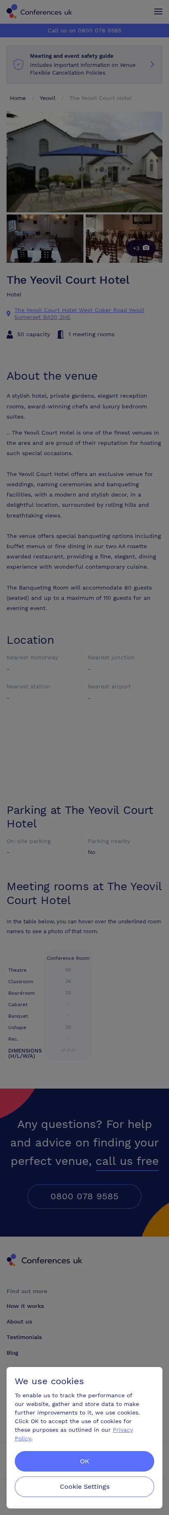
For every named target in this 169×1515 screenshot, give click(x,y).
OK (84, 1461)
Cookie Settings (85, 1486)
